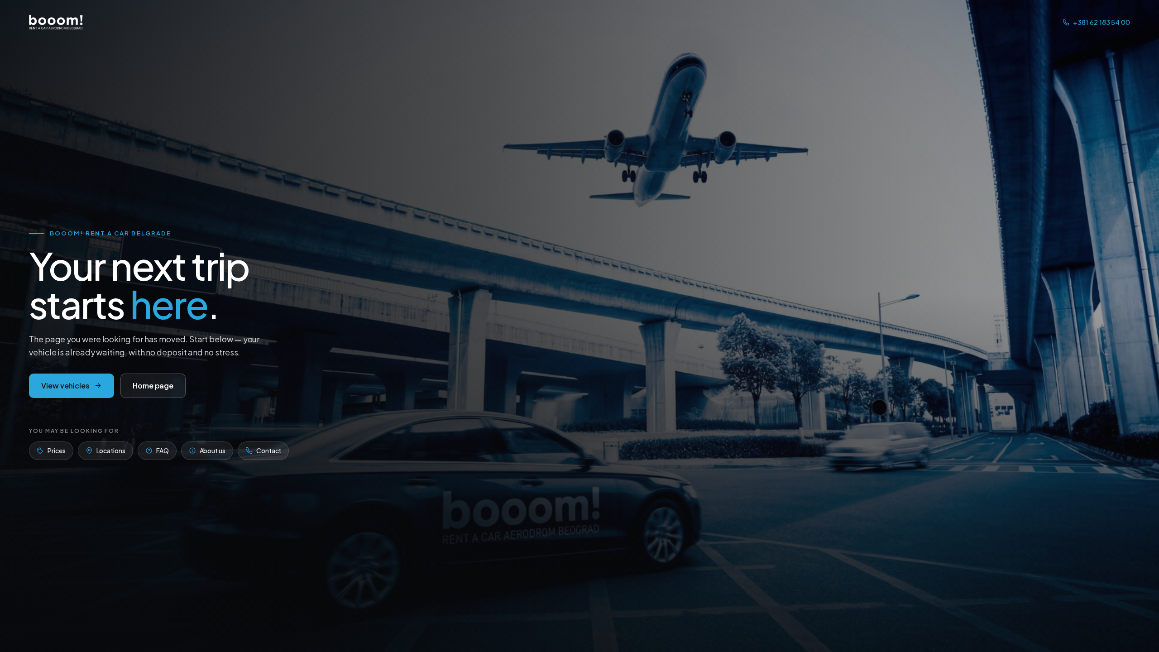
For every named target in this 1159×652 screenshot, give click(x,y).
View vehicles (65, 385)
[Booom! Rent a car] (56, 22)
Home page (153, 385)
